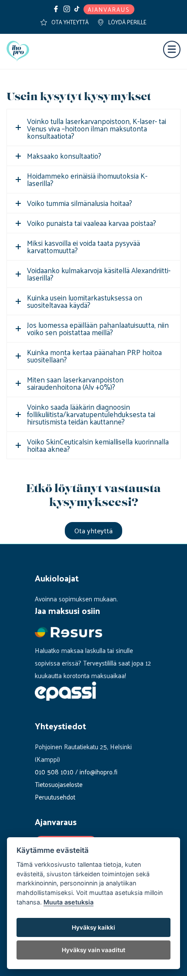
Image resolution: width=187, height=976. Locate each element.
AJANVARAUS (109, 9)
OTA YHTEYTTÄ (70, 22)
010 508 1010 (54, 771)
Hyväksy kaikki (93, 927)
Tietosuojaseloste (59, 784)
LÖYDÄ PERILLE (127, 22)
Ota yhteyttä (93, 530)
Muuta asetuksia (68, 902)
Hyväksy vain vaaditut (93, 950)
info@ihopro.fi (98, 771)
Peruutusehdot (55, 797)
